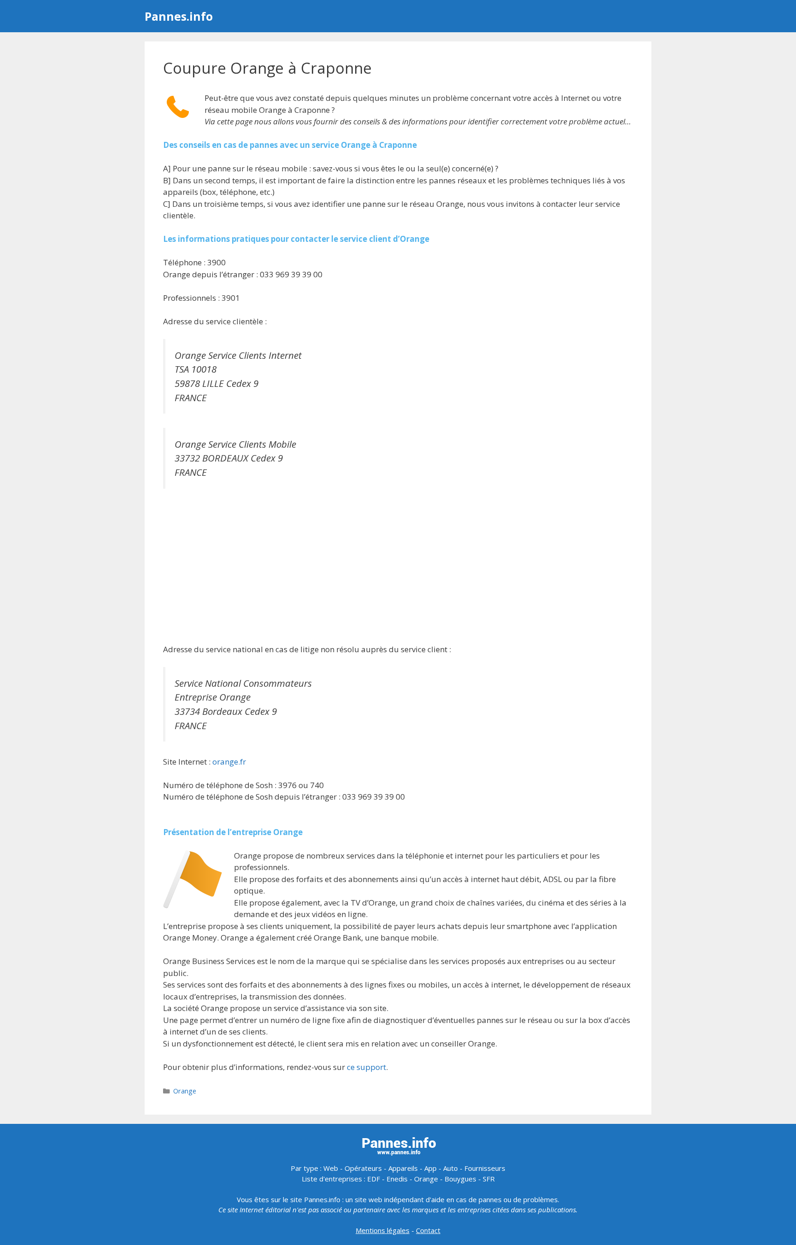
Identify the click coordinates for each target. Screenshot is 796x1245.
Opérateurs (363, 1168)
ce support (366, 1067)
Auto (450, 1168)
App (430, 1168)
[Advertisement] (398, 567)
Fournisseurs (484, 1168)
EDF (373, 1178)
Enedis (397, 1178)
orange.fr (229, 761)
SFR (489, 1178)
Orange (184, 1091)
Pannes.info (179, 16)
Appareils (403, 1168)
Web (330, 1168)
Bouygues (460, 1178)
